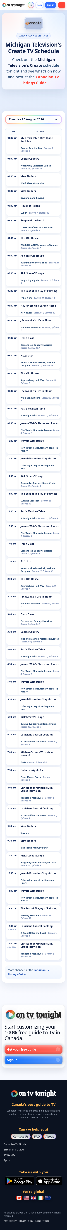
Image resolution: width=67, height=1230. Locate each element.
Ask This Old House (32, 255)
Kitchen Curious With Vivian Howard (37, 754)
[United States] (26, 1198)
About (49, 1136)
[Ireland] (40, 1198)
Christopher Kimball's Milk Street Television (37, 789)
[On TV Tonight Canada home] (33, 1015)
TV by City (9, 1155)
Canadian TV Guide (15, 1144)
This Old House (30, 238)
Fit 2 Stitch (27, 355)
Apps (7, 1160)
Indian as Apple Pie (32, 770)
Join (39, 4)
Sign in (50, 4)
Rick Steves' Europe (32, 273)
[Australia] (48, 1198)
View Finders (28, 176)
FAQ (37, 1136)
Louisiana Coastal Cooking (37, 734)
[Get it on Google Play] (19, 1181)
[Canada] (19, 1198)
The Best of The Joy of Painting (39, 291)
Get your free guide (21, 1049)
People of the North (32, 220)
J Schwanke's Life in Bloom (36, 320)
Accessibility (10, 1220)
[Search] (31, 5)
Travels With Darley (32, 441)
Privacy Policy (26, 1220)
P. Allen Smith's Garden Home (38, 305)
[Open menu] (61, 5)
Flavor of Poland (30, 205)
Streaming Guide (14, 1149)
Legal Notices (42, 1220)
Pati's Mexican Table (33, 408)
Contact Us (20, 1136)
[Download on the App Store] (49, 1181)
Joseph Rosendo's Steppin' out (39, 458)
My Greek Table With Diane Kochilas (37, 139)
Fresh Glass (27, 338)
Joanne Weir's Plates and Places (40, 423)
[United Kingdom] (33, 1198)
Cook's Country (30, 158)
